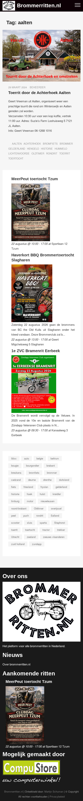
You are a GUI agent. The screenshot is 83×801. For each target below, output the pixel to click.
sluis (29, 522)
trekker (61, 530)
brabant (51, 465)
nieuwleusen (47, 501)
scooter (15, 522)
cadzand (16, 480)
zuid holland (18, 544)
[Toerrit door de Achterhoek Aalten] (41, 32)
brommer (66, 143)
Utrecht (15, 537)
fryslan (44, 487)
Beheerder (37, 87)
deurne (32, 480)
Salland (55, 515)
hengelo (33, 148)
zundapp (37, 544)
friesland (28, 487)
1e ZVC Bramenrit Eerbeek (35, 351)
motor (30, 501)
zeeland (31, 537)
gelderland (16, 148)
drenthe (47, 480)
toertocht (15, 158)
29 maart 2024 (17, 87)
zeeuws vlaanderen (53, 537)
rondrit (51, 153)
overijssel (56, 508)
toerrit (64, 153)
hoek (29, 494)
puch (26, 515)
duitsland (64, 480)
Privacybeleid (57, 796)
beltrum (55, 458)
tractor (46, 530)
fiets (13, 487)
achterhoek (32, 143)
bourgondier (32, 465)
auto (26, 458)
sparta (43, 522)
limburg (15, 501)
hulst (42, 494)
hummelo (61, 148)
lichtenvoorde (19, 153)
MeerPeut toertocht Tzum (34, 179)
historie (47, 148)
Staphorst (59, 522)
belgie (39, 458)
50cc (14, 458)
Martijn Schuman (53, 791)
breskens (16, 472)
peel (13, 515)
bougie (15, 465)
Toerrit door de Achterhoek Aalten (39, 93)
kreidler (57, 494)
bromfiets (50, 143)
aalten (17, 143)
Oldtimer (37, 153)
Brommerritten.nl (39, 5)
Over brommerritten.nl (16, 664)
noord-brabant (18, 508)
